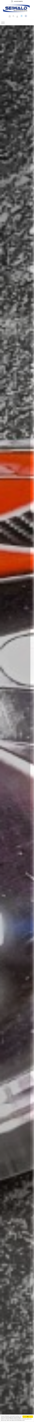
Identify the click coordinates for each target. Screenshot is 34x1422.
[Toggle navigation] (2, 23)
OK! (27, 1416)
